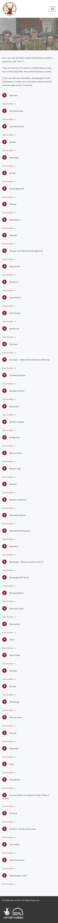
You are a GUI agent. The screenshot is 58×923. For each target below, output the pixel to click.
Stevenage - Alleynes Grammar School (26, 562)
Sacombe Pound (16, 126)
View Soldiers (8, 104)
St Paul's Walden (16, 422)
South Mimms (15, 297)
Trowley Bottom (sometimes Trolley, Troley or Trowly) (25, 797)
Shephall (13, 235)
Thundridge (14, 702)
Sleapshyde (14, 266)
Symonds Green (16, 608)
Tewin (11, 639)
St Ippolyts (14, 406)
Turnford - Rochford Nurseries (22, 829)
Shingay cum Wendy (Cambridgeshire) (26, 251)
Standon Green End (17, 500)
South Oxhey (15, 313)
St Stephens (14, 437)
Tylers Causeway (16, 860)
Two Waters (14, 844)
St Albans (13, 344)
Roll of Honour (35, 38)
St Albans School (16, 391)
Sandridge (13, 157)
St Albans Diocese (17, 375)
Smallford (13, 282)
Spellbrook (14, 328)
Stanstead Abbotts (17, 515)
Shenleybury (14, 220)
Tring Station (14, 779)
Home (12, 38)
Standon (13, 484)
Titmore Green (15, 717)
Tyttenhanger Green (17, 875)
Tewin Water (14, 655)
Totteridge (13, 748)
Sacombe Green (16, 111)
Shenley (12, 204)
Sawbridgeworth (16, 189)
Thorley (12, 686)
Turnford (13, 813)
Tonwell (12, 733)
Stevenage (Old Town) (19, 577)
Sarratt (12, 173)
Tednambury (14, 624)
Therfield (13, 671)
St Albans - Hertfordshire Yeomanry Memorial (29, 360)
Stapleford (14, 546)
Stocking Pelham (16, 593)
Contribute (27, 85)
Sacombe (13, 95)
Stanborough (15, 468)
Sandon (12, 142)
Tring (11, 764)
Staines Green (15, 453)
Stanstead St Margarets (19, 531)
